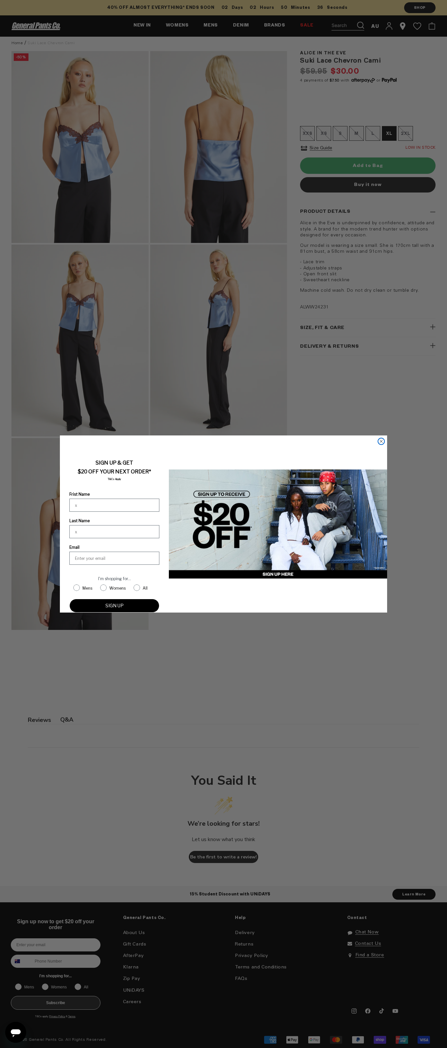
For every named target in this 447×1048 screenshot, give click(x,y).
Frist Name (79, 494)
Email (74, 547)
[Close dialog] (381, 441)
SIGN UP (114, 605)
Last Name (79, 520)
